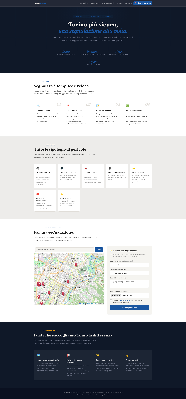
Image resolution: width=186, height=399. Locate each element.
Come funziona (83, 3)
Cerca (99, 249)
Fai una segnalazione (102, 395)
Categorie (128, 3)
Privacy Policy (81, 395)
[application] (69, 279)
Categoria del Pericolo (118, 269)
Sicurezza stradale (108, 3)
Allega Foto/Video (119, 292)
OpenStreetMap (92, 304)
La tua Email (121, 261)
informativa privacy (125, 300)
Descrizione (118, 278)
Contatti (91, 395)
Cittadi (40, 3)
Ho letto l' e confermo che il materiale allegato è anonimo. (128, 301)
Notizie (119, 3)
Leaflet (83, 304)
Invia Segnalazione (129, 308)
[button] (43, 284)
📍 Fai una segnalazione (143, 3)
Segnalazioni (95, 3)
